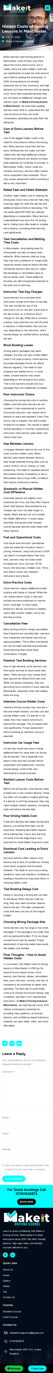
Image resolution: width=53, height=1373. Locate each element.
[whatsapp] (12, 1255)
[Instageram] (5, 1255)
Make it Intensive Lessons (20, 41)
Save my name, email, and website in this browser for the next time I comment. (27, 1167)
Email (6, 1133)
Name (6, 1117)
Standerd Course (12, 1311)
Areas (6, 1275)
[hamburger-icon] (47, 8)
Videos (6, 1286)
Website (6, 1149)
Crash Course (10, 1317)
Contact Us (9, 1297)
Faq (5, 1291)
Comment (8, 1071)
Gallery (6, 1280)
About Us (8, 1269)
